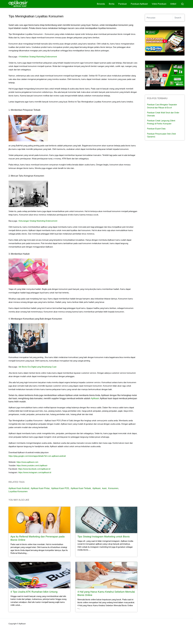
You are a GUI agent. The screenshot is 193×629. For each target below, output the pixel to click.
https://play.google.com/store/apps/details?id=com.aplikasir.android (37, 456)
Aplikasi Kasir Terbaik (81, 488)
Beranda (101, 4)
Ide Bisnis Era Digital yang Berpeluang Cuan (37, 367)
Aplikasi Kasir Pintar (40, 488)
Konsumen (113, 488)
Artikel (173, 4)
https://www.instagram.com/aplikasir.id (34, 472)
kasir (104, 488)
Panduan (122, 4)
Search (177, 18)
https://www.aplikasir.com (27, 462)
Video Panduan (159, 4)
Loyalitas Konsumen (18, 491)
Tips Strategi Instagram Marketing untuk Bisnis (103, 536)
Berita (111, 4)
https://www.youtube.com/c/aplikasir (32, 465)
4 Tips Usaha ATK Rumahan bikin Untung (34, 591)
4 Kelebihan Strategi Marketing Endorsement (38, 56)
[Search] (182, 4)
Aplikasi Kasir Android (19, 488)
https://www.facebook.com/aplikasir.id (34, 469)
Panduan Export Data (156, 128)
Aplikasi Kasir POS (60, 488)
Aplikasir (95, 398)
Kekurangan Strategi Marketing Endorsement (38, 221)
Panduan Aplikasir (139, 4)
